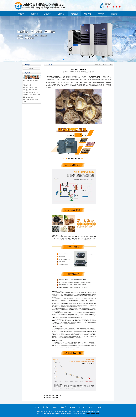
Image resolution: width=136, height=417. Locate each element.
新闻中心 (61, 13)
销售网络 (87, 13)
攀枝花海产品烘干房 (55, 396)
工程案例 (31, 68)
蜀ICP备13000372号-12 (93, 413)
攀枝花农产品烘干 (54, 398)
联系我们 (114, 13)
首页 (100, 64)
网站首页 (21, 13)
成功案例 (74, 13)
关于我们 (34, 13)
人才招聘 (101, 13)
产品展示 (47, 13)
